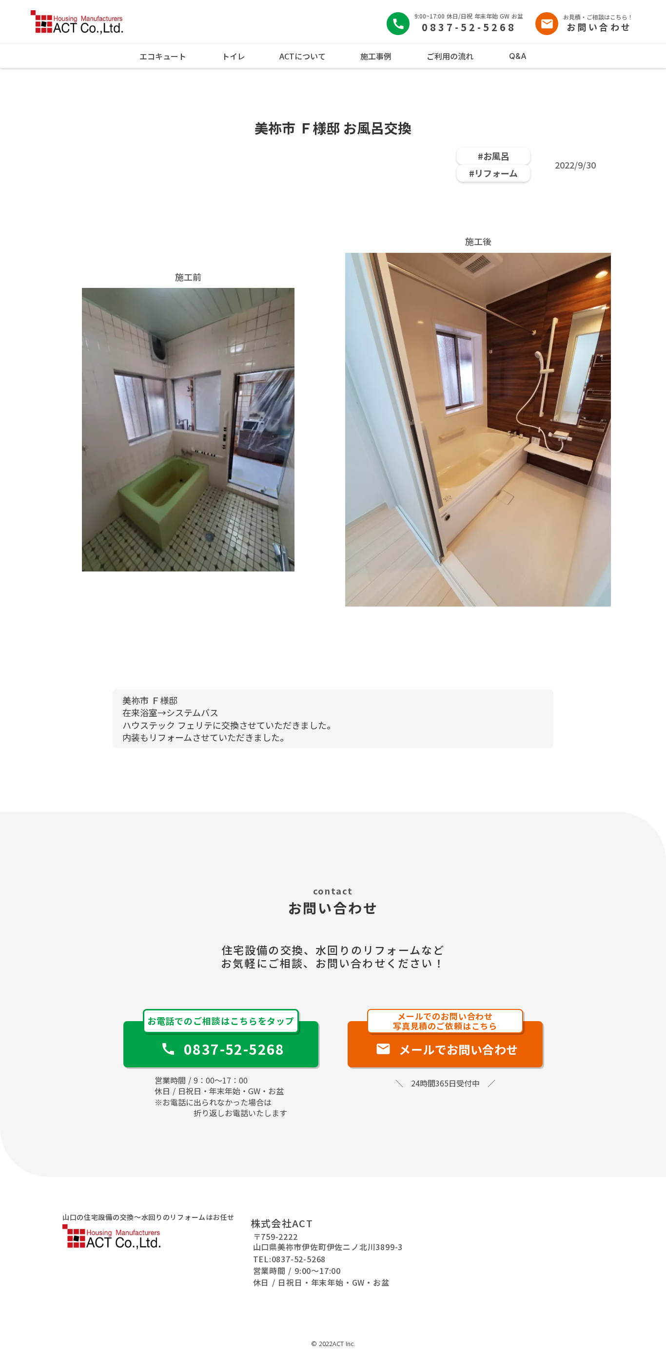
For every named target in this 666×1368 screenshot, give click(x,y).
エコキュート (162, 56)
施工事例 (376, 56)
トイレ (233, 56)
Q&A (518, 56)
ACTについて (302, 56)
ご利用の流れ (450, 56)
